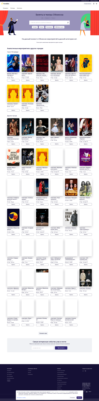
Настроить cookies (21, 397)
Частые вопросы (60, 372)
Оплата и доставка (61, 370)
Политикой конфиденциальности (64, 393)
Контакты (19, 8)
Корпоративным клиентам (62, 378)
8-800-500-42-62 (85, 0)
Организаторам (60, 376)
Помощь (12, 8)
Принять (79, 397)
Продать (87, 3)
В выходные (30, 374)
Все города (9, 374)
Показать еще (43, 333)
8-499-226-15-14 (86, 384)
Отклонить (72, 397)
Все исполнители (10, 378)
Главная (91, 0)
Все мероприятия (10, 372)
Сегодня (29, 370)
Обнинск (96, 0)
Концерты (5, 8)
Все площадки (10, 376)
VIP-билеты (59, 380)
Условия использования (61, 382)
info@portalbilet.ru (86, 385)
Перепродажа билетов (61, 374)
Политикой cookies (51, 393)
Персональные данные (61, 384)
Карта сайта (59, 389)
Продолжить (61, 348)
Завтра (29, 372)
